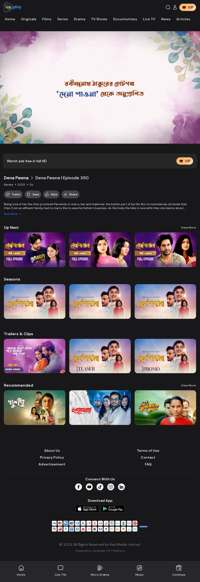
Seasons (12, 279)
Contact (148, 457)
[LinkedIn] (121, 486)
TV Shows (99, 19)
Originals (28, 19)
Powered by (100, 551)
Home (10, 19)
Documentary (125, 19)
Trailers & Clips (18, 333)
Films (46, 19)
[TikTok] (100, 486)
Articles (183, 19)
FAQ (148, 464)
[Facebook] (78, 486)
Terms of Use (148, 450)
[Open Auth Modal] (174, 7)
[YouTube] (89, 486)
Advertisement (52, 464)
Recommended (18, 385)
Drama (79, 19)
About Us (52, 450)
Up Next (11, 227)
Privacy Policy (52, 457)
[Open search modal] (168, 7)
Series (62, 19)
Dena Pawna (16, 178)
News (165, 19)
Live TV (149, 19)
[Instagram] (110, 486)
